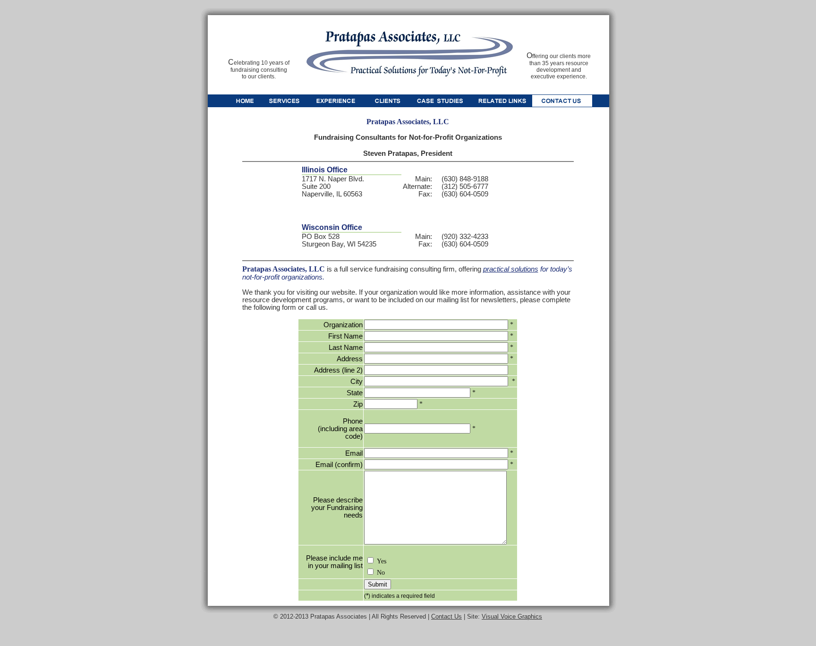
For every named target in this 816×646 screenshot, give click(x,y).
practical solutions (510, 269)
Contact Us (446, 616)
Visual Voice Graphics (512, 616)
